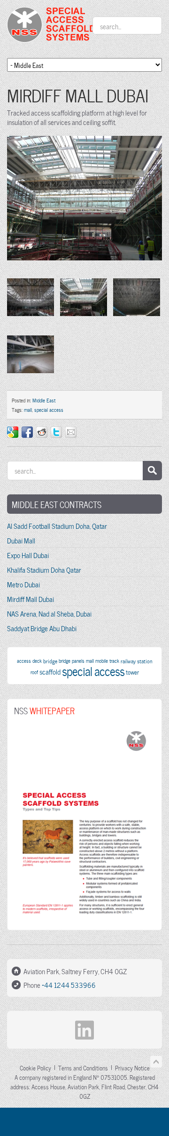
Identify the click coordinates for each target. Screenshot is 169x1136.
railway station (137, 660)
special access (48, 409)
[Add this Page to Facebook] (27, 432)
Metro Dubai (23, 584)
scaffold (50, 671)
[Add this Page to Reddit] (41, 432)
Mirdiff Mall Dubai (30, 598)
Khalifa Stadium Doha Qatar (44, 569)
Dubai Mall (21, 540)
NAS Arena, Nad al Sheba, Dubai (49, 613)
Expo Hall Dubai (28, 555)
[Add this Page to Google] (12, 432)
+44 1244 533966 (69, 984)
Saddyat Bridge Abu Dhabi (42, 628)
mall (28, 409)
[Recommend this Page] (71, 432)
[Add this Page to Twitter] (56, 432)
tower (132, 671)
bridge (50, 660)
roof (34, 672)
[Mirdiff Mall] (84, 264)
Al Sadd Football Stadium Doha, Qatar (57, 525)
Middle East (43, 400)
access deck (29, 660)
